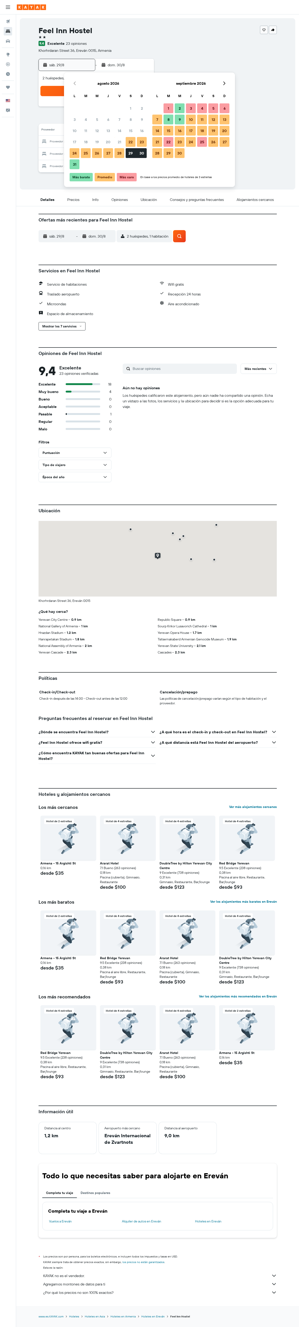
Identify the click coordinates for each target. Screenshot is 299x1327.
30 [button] (141, 153)
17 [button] (74, 142)
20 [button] (108, 142)
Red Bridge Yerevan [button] (234, 863)
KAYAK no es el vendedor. (64, 1275)
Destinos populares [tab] (95, 1193)
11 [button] (85, 130)
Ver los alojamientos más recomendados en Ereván (238, 996)
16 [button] (142, 130)
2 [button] (142, 108)
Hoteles (74, 1316)
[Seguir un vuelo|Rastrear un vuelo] (8, 64)
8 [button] (131, 119)
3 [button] (75, 119)
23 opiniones (76, 43)
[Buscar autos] (8, 41)
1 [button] (130, 108)
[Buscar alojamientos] (8, 31)
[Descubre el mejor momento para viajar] (8, 74)
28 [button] (119, 153)
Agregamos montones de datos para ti (74, 1284)
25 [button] (86, 153)
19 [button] (97, 142)
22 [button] (130, 142)
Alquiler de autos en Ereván (141, 1221)
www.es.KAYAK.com (51, 1316)
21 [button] (119, 142)
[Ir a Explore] (8, 54)
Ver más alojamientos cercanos (253, 807)
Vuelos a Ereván (60, 1221)
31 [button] (74, 164)
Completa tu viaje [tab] (59, 1193)
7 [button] (119, 119)
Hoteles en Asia (95, 1316)
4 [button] (86, 119)
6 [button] (108, 119)
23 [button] (142, 142)
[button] (8, 7)
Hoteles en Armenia (123, 1316)
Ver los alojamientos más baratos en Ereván (243, 901)
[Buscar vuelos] (8, 21)
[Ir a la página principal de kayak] (31, 7)
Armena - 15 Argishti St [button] (58, 863)
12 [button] (97, 130)
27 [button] (108, 153)
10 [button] (75, 130)
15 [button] (130, 130)
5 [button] (97, 119)
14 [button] (119, 130)
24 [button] (74, 153)
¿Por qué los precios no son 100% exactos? (78, 1292)
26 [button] (97, 153)
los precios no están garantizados (143, 1262)
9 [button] (142, 119)
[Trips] (8, 87)
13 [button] (108, 130)
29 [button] (130, 153)
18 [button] (86, 142)
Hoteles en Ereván (208, 1221)
